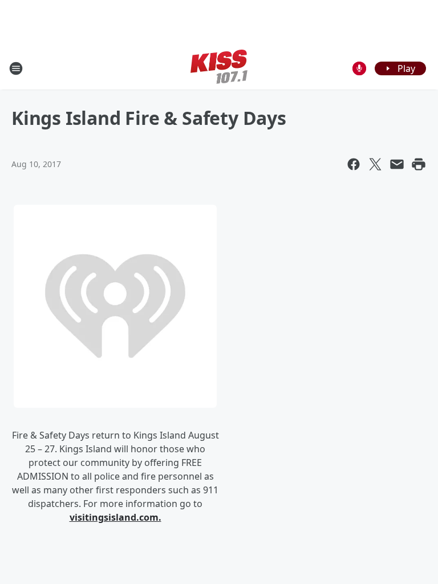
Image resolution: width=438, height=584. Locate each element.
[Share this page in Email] (397, 164)
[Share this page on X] (375, 164)
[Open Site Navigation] (16, 68)
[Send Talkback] (359, 68)
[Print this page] (419, 164)
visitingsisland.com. (115, 517)
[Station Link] (219, 68)
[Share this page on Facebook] (354, 164)
